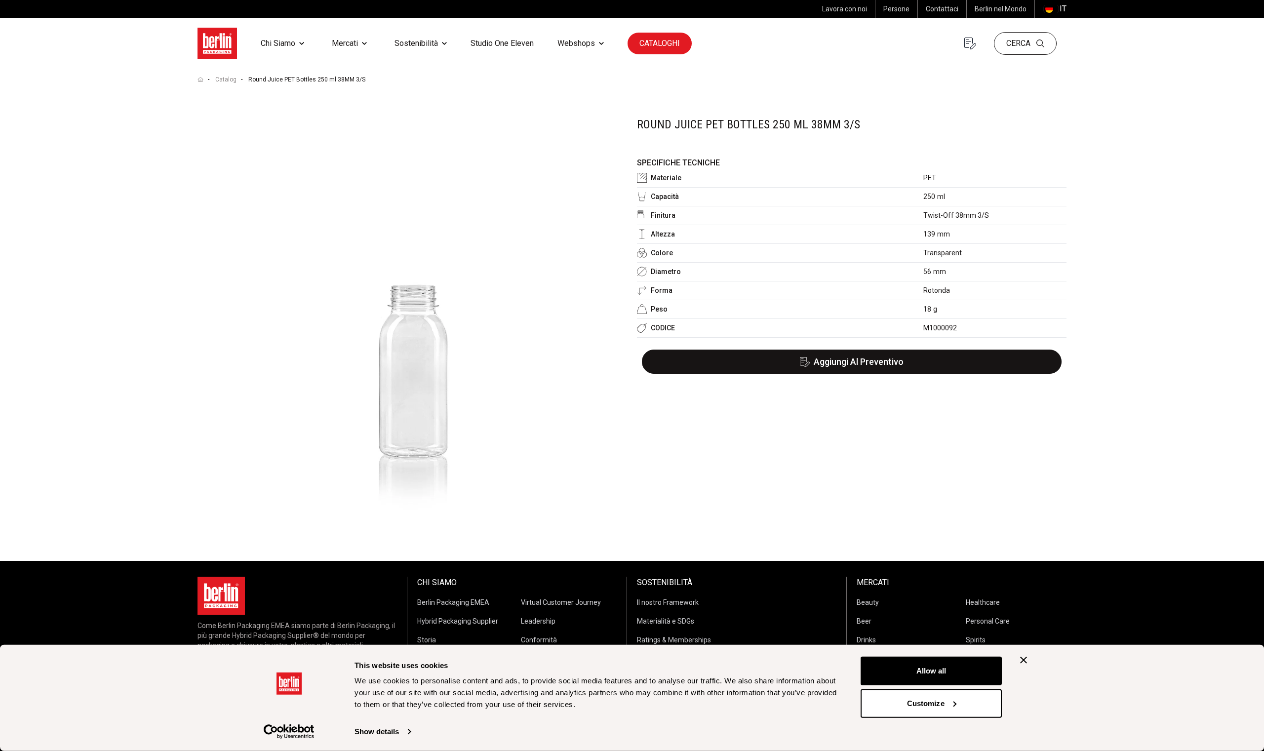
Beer (864, 621)
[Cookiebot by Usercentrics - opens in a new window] (289, 731)
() (1054, 8)
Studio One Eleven (502, 43)
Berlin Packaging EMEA (453, 602)
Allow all (931, 671)
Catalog (226, 79)
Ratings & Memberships (674, 640)
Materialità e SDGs (665, 621)
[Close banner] (1023, 660)
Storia (426, 640)
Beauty (868, 602)
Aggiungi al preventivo (859, 361)
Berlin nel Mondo (1001, 9)
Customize (926, 703)
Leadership (538, 621)
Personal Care (988, 621)
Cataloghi (659, 43)
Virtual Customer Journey (561, 602)
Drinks (866, 640)
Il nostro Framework (668, 602)
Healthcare (983, 602)
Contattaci (942, 9)
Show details (377, 731)
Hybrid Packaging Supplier (457, 621)
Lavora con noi (844, 9)
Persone (896, 9)
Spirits (976, 640)
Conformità (539, 640)
